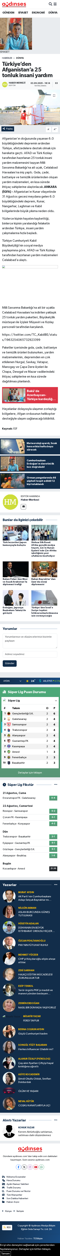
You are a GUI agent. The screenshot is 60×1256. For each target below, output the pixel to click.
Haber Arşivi (13, 1202)
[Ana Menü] (55, 4)
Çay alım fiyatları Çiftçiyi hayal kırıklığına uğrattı (35, 1065)
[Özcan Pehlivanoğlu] (9, 943)
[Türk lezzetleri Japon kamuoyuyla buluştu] (16, 532)
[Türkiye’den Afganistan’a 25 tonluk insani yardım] (30, 107)
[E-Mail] (23, 506)
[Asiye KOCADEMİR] (9, 1078)
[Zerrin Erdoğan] (9, 1005)
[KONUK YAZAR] (9, 1131)
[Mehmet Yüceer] (9, 958)
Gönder (9, 663)
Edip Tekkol (25, 986)
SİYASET (23, 12)
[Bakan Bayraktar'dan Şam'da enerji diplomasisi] (44, 569)
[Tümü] (55, 884)
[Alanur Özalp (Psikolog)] (9, 1062)
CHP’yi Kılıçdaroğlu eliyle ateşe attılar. (36, 961)
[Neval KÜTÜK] (9, 1103)
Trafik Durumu (14, 1187)
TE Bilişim (38, 1238)
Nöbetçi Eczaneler (16, 1177)
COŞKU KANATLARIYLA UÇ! (34, 1105)
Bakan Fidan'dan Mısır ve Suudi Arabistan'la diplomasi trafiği (15, 582)
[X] (24, 1167)
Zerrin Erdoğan (28, 1003)
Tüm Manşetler (14, 1195)
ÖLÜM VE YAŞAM (28, 1091)
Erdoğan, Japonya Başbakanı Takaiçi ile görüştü (14, 610)
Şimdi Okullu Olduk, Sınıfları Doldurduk (34, 1080)
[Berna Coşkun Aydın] (9, 1031)
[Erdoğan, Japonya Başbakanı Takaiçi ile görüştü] (16, 597)
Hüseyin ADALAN (28, 923)
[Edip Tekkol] (9, 989)
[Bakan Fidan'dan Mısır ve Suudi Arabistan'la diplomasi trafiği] (16, 569)
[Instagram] (30, 1167)
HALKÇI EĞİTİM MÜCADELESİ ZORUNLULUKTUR (35, 976)
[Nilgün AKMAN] (9, 911)
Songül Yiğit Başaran (32, 1045)
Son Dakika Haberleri (17, 1198)
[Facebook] (18, 1167)
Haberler (7, 58)
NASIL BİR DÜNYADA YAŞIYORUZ (37, 1007)
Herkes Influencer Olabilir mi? (35, 1049)
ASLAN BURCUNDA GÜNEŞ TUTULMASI (34, 914)
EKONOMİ (38, 12)
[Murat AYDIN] (9, 896)
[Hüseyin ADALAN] (9, 927)
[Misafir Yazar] (11, 1016)
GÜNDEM (8, 12)
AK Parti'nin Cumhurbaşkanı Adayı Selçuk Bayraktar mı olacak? (34, 898)
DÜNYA (52, 12)
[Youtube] (35, 1167)
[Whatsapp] (41, 1167)
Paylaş (9, 129)
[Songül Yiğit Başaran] (9, 1047)
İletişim (20, 1211)
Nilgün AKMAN (27, 908)
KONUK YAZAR (26, 1127)
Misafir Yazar (32, 1016)
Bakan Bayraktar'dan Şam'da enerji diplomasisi (43, 582)
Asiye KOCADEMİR (29, 1074)
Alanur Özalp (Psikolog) (34, 1059)
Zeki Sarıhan (26, 970)
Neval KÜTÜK (26, 1101)
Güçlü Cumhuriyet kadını (33, 1033)
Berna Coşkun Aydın (31, 1029)
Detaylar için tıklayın (30, 772)
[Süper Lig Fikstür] (55, 784)
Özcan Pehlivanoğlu (31, 941)
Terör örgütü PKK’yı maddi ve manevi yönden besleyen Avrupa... (35, 992)
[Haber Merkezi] (10, 502)
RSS (8, 1227)
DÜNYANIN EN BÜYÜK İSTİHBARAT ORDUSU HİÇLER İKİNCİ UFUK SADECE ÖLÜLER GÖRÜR (35, 929)
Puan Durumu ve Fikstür (19, 1191)
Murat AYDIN (26, 892)
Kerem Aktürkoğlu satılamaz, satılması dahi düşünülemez (35, 1134)
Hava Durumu (13, 1180)
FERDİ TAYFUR (31, 1020)
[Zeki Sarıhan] (9, 974)
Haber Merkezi (30, 499)
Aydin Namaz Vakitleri (18, 1184)
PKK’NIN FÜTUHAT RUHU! (33, 945)
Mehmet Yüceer (28, 955)
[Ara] (50, 4)
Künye (8, 1211)
